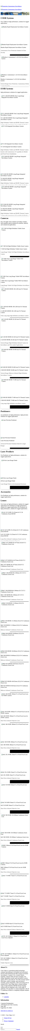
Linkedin (6, 997)
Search (18, 1029)
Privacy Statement (9, 1021)
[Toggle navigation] (1, 3)
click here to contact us (7, 1010)
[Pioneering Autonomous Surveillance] (11, 6)
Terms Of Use (7, 1018)
